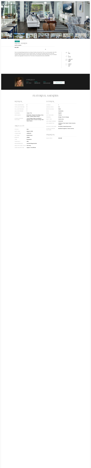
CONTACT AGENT (59, 82)
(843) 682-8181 (37, 83)
